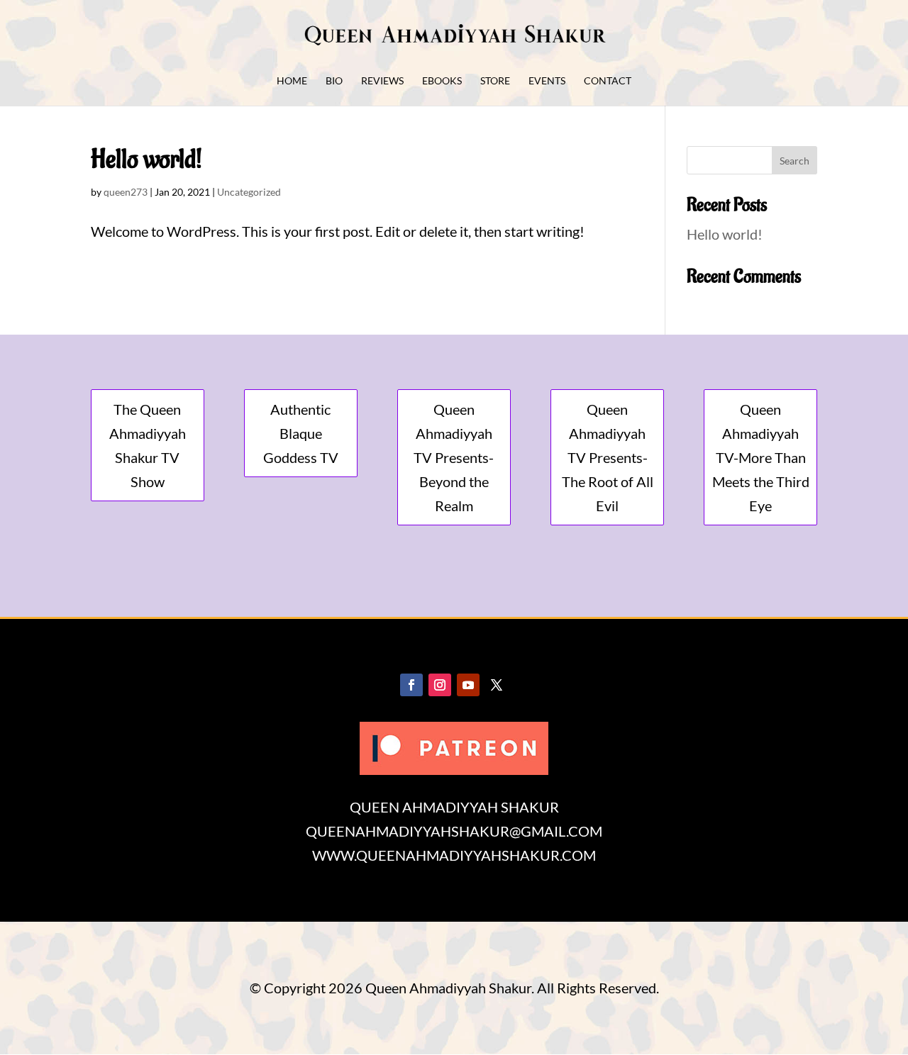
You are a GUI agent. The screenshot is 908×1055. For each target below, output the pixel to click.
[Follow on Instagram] (439, 685)
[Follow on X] (496, 685)
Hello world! (146, 159)
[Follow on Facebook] (411, 685)
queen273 (126, 192)
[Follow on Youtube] (468, 685)
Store (495, 81)
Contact (607, 81)
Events (546, 81)
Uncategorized (249, 192)
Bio (334, 81)
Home (292, 81)
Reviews (382, 81)
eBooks (442, 81)
